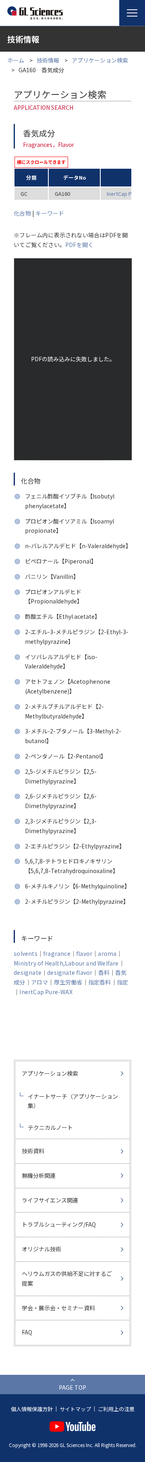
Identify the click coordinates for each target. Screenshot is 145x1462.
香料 (104, 972)
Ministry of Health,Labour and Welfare (66, 963)
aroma (107, 953)
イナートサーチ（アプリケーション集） (73, 1101)
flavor (84, 953)
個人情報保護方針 (32, 1409)
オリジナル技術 (41, 1249)
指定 (122, 982)
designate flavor (69, 972)
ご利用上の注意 (116, 1409)
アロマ (39, 982)
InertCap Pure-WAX (45, 992)
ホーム (15, 60)
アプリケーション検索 (100, 60)
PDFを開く (79, 245)
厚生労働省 (68, 982)
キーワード (49, 213)
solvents (25, 953)
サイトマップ (75, 1409)
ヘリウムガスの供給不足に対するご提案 (67, 1278)
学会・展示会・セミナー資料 (58, 1308)
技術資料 (33, 1151)
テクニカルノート (50, 1127)
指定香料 (99, 982)
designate (27, 972)
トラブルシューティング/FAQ (59, 1224)
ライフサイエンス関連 (50, 1200)
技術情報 (48, 60)
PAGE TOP (72, 1387)
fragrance (56, 953)
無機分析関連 (39, 1175)
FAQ (27, 1332)
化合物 (22, 213)
